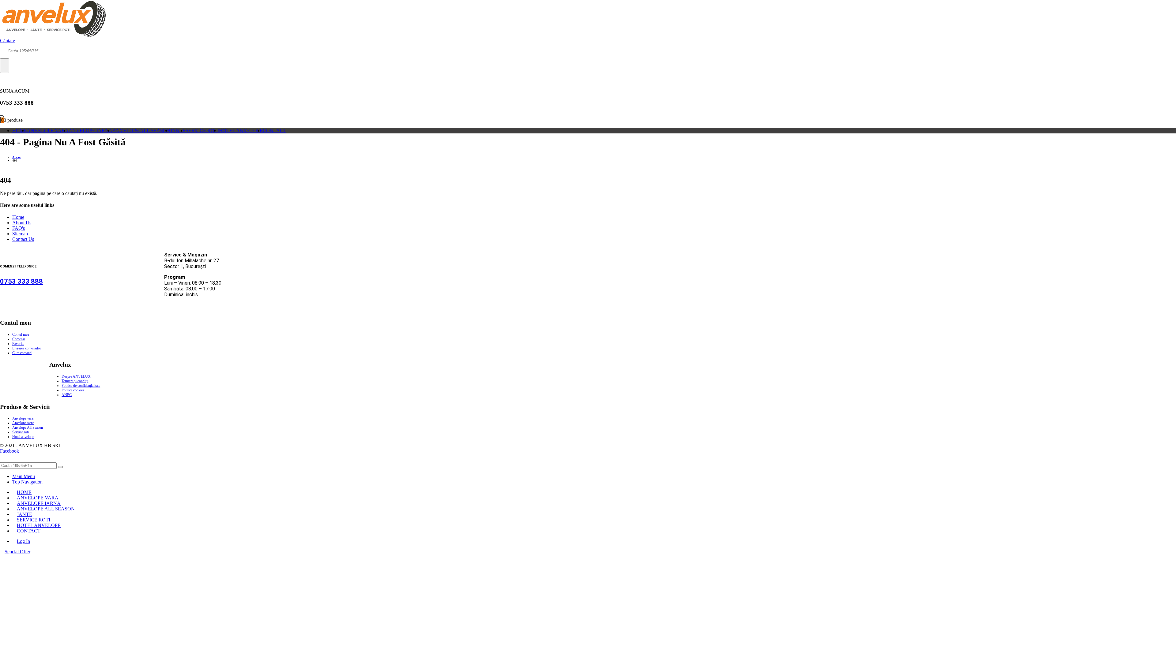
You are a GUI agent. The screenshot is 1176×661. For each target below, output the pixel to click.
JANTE (178, 130)
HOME (19, 130)
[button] (7, 40)
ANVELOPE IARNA (90, 130)
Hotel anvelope (23, 437)
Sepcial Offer (17, 551)
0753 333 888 (21, 281)
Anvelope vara (22, 418)
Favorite (18, 344)
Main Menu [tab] (23, 476)
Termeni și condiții (75, 381)
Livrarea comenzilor (26, 348)
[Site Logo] (53, 35)
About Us (21, 222)
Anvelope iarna (23, 423)
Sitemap (20, 233)
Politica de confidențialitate (81, 385)
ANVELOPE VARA (48, 130)
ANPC (67, 395)
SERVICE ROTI (202, 130)
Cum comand (22, 353)
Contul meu (20, 334)
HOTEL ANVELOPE (241, 130)
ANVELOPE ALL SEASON (141, 130)
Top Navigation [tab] (27, 481)
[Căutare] (4, 65)
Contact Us (23, 239)
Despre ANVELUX (76, 376)
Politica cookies (73, 390)
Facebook (9, 451)
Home (18, 217)
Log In (23, 541)
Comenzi (18, 339)
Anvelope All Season (27, 427)
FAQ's (18, 228)
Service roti (20, 432)
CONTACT (274, 130)
